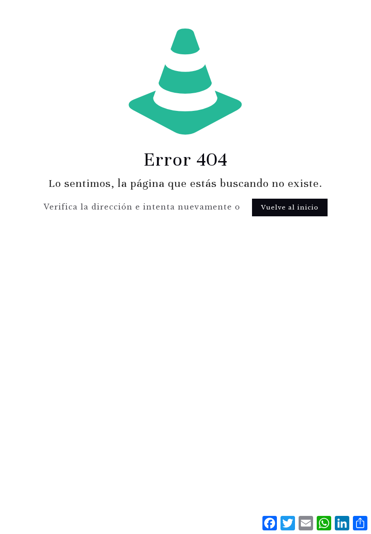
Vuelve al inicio (290, 207)
